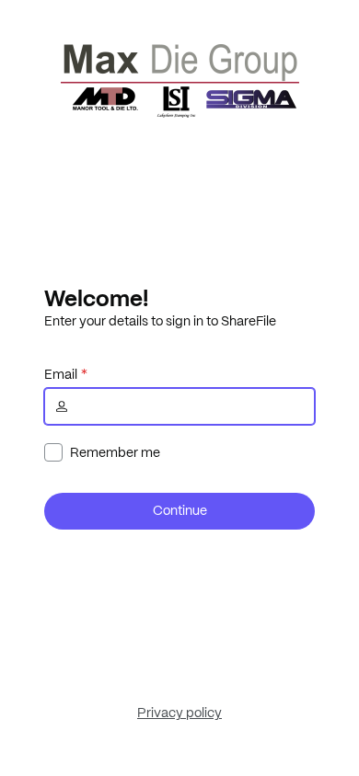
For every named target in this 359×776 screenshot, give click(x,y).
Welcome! (96, 298)
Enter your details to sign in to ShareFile (160, 321)
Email (60, 374)
